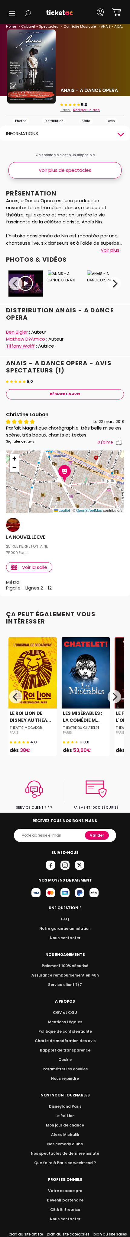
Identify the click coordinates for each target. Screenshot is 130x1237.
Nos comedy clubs (65, 1144)
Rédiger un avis (86, 109)
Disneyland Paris (65, 1106)
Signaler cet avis (20, 441)
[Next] (114, 283)
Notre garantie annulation (65, 928)
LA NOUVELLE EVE (25, 537)
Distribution (53, 120)
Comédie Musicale (79, 26)
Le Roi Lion (65, 1115)
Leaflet (64, 510)
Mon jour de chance (65, 1125)
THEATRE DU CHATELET (81, 727)
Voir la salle (34, 567)
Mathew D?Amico (25, 339)
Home (11, 26)
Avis (111, 120)
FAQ (65, 919)
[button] (12, 13)
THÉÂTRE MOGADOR (26, 727)
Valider (97, 835)
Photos (21, 120)
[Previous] (15, 283)
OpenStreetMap (89, 510)
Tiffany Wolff (20, 346)
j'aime (105, 442)
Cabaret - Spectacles (39, 26)
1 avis (65, 109)
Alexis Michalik (65, 1134)
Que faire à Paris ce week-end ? (65, 1162)
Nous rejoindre (65, 1078)
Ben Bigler (17, 332)
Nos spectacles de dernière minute (65, 1153)
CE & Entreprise (65, 1209)
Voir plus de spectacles (65, 170)
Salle (86, 120)
